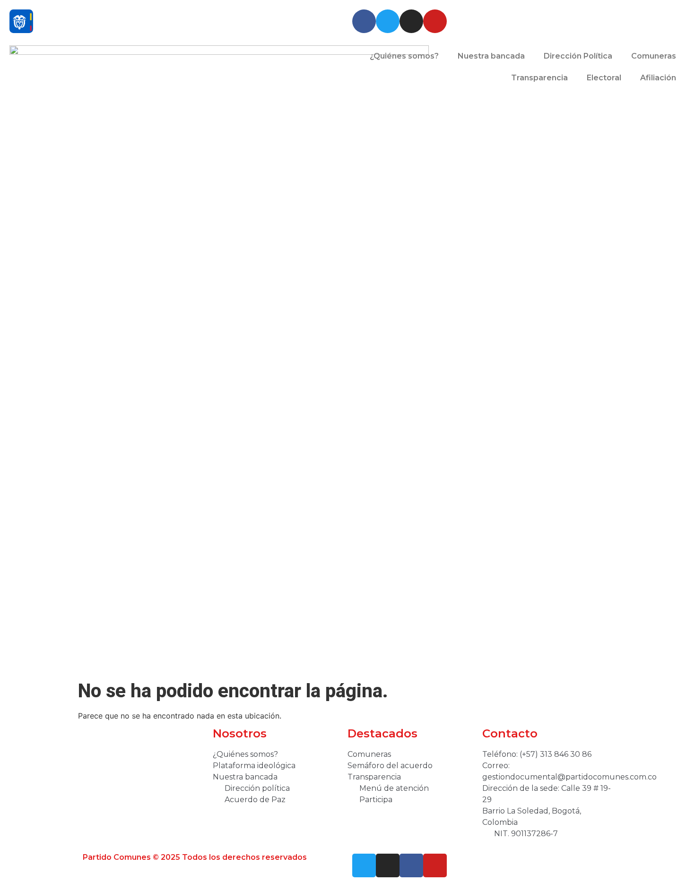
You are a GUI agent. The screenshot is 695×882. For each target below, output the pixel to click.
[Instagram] (411, 21)
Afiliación (658, 77)
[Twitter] (388, 21)
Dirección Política (578, 55)
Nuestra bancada (491, 55)
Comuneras (653, 55)
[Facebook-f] (411, 865)
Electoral (604, 77)
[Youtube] (435, 21)
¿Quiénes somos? (404, 55)
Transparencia (539, 77)
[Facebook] (364, 21)
